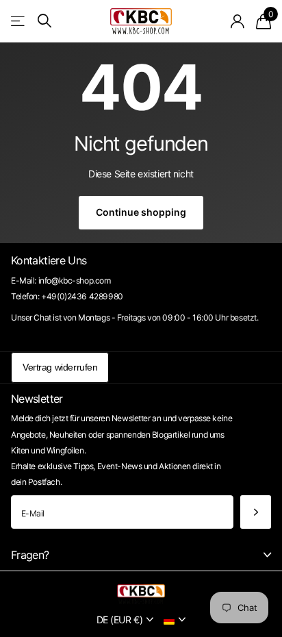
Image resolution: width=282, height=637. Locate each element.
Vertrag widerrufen (60, 367)
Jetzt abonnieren (255, 512)
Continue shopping (141, 212)
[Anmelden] (238, 21)
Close (141, 554)
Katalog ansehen (19, 21)
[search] (44, 20)
